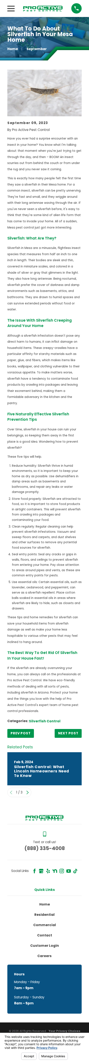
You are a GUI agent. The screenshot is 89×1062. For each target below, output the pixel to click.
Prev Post (20, 733)
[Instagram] (61, 871)
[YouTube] (68, 871)
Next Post (68, 733)
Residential (44, 914)
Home (44, 904)
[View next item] (27, 792)
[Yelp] (48, 871)
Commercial (44, 925)
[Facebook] (34, 871)
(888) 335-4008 (44, 848)
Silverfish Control (44, 721)
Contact (44, 935)
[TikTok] (75, 871)
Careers (44, 956)
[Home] (43, 8)
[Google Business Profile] (41, 871)
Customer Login (44, 945)
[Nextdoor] (54, 871)
